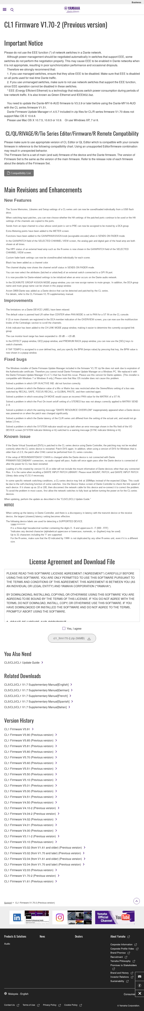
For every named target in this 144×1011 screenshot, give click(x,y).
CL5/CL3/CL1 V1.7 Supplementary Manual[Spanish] (36, 701)
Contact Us (9, 1004)
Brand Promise (118, 952)
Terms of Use (29, 1004)
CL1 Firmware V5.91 (17, 729)
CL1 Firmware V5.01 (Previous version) (28, 785)
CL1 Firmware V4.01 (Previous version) (28, 825)
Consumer (129, 994)
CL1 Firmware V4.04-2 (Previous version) (30, 814)
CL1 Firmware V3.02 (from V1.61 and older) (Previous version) (43, 847)
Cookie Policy (70, 1004)
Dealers (79, 936)
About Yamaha (117, 936)
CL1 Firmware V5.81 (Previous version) (28, 746)
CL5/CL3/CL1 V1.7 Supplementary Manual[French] (36, 696)
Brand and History (119, 972)
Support (8, 902)
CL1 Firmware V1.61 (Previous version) (28, 881)
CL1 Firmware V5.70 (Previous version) (28, 757)
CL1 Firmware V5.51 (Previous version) (28, 768)
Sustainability (117, 981)
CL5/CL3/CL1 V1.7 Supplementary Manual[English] (36, 684)
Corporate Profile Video (122, 948)
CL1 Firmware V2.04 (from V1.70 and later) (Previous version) (42, 864)
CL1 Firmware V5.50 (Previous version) (28, 774)
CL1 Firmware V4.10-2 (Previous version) (30, 808)
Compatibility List (21, 173)
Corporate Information (121, 944)
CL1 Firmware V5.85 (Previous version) (28, 740)
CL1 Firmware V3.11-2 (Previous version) (30, 836)
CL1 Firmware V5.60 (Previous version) (28, 763)
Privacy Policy (49, 1004)
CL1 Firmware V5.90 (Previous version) (28, 735)
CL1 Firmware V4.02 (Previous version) (28, 819)
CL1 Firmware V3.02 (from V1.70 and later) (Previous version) (42, 853)
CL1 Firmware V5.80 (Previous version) (28, 752)
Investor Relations (119, 976)
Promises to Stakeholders (123, 965)
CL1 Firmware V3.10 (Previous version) (28, 842)
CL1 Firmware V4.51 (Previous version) (28, 797)
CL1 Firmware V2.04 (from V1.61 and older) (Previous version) (43, 859)
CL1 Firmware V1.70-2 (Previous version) (30, 876)
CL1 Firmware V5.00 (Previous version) (28, 791)
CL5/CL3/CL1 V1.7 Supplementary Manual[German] (36, 690)
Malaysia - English (18, 993)
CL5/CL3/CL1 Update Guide (22, 662)
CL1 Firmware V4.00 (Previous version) (28, 830)
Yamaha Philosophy (120, 961)
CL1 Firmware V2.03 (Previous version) (28, 870)
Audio (7, 943)
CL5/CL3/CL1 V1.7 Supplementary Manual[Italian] (35, 707)
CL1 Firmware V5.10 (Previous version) (28, 780)
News (42, 936)
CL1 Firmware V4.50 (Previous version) (28, 802)
